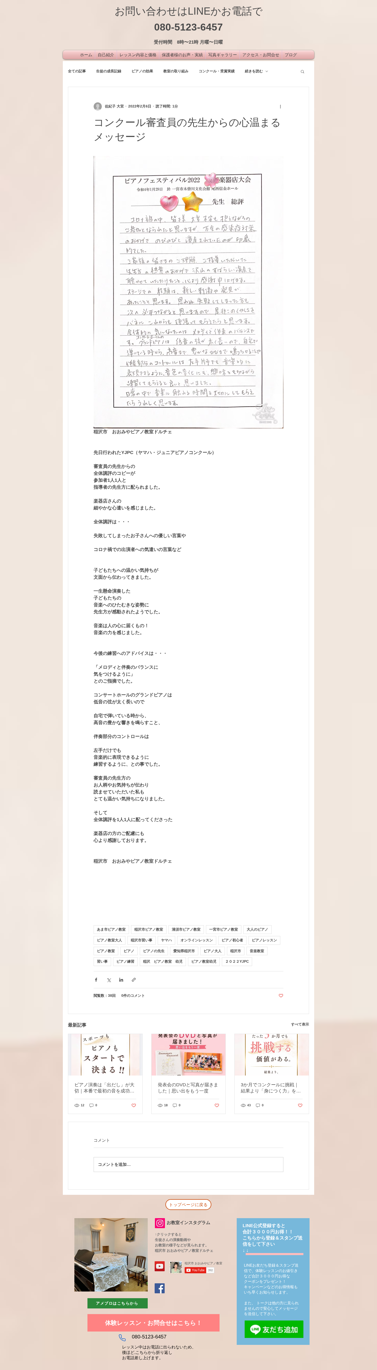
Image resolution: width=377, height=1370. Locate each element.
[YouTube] (160, 1266)
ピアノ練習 (125, 961)
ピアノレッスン (264, 940)
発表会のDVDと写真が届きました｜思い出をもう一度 (188, 1087)
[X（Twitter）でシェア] (108, 979)
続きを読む (254, 71)
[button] (302, 71)
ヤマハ (166, 940)
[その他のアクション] (280, 106)
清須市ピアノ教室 (186, 929)
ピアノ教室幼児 (203, 961)
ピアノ (129, 951)
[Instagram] (160, 1223)
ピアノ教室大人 (109, 940)
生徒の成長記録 (108, 71)
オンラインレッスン (197, 940)
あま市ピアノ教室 (111, 929)
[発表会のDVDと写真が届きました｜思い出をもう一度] (189, 1055)
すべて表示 (300, 1024)
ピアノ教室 (106, 951)
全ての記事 (77, 71)
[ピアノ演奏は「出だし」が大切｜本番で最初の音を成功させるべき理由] (105, 1055)
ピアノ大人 (213, 951)
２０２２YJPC (237, 961)
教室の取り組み (175, 71)
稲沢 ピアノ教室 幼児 (163, 961)
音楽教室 (257, 951)
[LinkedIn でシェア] (121, 979)
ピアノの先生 (154, 951)
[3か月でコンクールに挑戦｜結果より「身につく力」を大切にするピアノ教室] (272, 1055)
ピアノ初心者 (232, 940)
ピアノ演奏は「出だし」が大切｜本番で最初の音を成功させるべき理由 (104, 1088)
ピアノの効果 (142, 71)
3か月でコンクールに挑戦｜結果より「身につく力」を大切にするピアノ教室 (271, 1088)
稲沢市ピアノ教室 (148, 929)
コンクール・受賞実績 (217, 71)
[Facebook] (160, 1288)
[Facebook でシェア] (96, 979)
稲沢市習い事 (141, 940)
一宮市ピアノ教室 (223, 929)
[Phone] (122, 1338)
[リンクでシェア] (133, 979)
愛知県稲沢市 (184, 951)
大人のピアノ (257, 929)
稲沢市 (235, 951)
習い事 (102, 961)
